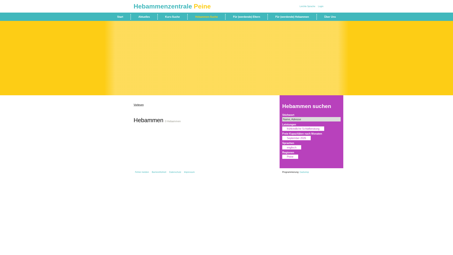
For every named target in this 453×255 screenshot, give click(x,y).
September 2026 (296, 138)
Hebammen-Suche (206, 16)
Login (320, 6)
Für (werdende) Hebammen (292, 16)
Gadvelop (304, 172)
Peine (290, 156)
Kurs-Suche (172, 16)
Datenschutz (175, 172)
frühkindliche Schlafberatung (303, 128)
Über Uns (330, 16)
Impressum (189, 172)
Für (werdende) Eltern (246, 16)
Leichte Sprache (307, 6)
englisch (291, 147)
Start (120, 16)
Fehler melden (142, 172)
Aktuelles (144, 16)
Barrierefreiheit (159, 172)
